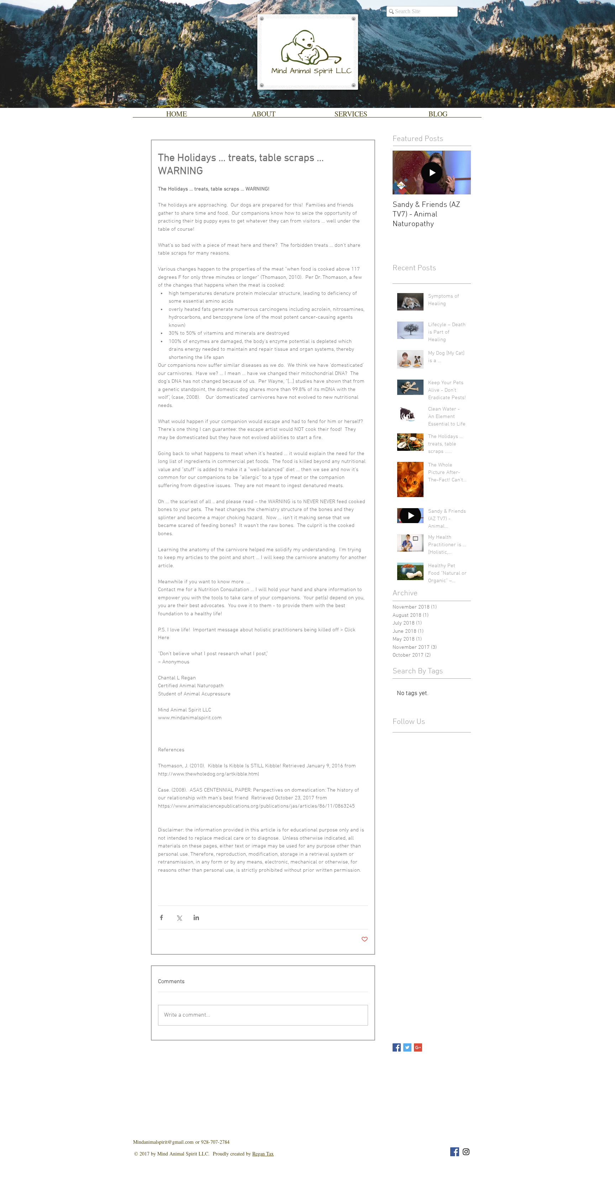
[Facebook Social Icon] (454, 1151)
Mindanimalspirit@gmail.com (164, 1141)
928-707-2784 (215, 1141)
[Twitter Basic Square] (407, 1047)
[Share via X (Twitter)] (178, 917)
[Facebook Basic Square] (397, 1047)
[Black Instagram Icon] (466, 1151)
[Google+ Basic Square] (418, 1047)
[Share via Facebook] (161, 917)
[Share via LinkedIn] (196, 917)
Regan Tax (263, 1153)
